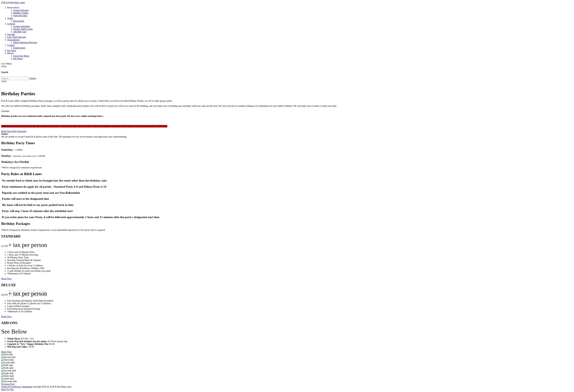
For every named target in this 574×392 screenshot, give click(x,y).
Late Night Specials (16, 37)
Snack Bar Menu (21, 56)
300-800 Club (19, 31)
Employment (19, 48)
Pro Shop (11, 50)
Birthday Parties (20, 13)
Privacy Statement (23, 386)
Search (32, 78)
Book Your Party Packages (13, 131)
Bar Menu (18, 58)
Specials (11, 34)
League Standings (21, 26)
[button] (5, 384)
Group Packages (21, 10)
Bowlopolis (18, 21)
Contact (10, 45)
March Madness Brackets (25, 42)
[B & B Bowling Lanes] (13, 2)
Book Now (6, 278)
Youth (10, 18)
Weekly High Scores (23, 29)
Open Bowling (20, 15)
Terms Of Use (7, 386)
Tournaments (13, 40)
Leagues (11, 23)
